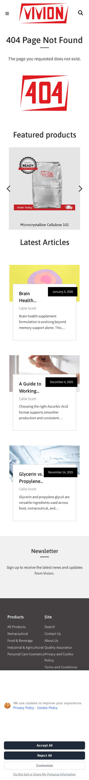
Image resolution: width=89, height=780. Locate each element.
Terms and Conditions (60, 667)
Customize (44, 765)
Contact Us (52, 633)
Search (49, 626)
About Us (51, 640)
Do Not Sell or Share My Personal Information (44, 774)
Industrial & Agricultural (25, 647)
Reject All (44, 755)
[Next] (80, 188)
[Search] (81, 13)
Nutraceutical (17, 633)
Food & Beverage (20, 640)
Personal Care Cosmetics (25, 654)
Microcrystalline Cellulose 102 (44, 225)
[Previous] (8, 188)
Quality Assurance (58, 647)
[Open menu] (7, 13)
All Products (16, 626)
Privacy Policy (23, 708)
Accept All (44, 745)
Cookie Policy (47, 708)
